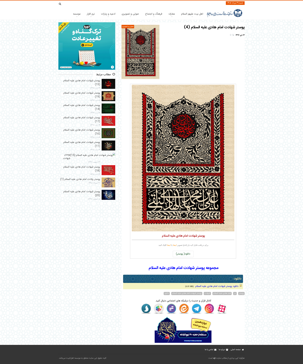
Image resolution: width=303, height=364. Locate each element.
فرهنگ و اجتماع (153, 14)
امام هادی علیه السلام (222, 293)
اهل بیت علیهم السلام (192, 14)
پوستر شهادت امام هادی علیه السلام (187, 293)
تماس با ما (209, 349)
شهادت (207, 293)
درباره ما (222, 349)
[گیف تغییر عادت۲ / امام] (86, 69)
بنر (235, 293)
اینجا (175, 245)
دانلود (166, 293)
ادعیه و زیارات (108, 14)
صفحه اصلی (236, 349)
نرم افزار (91, 14)
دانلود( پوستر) (183, 254)
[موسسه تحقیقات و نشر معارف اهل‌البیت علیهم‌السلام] (224, 17)
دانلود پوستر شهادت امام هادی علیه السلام (216, 286)
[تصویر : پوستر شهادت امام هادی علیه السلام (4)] (140, 52)
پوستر (241, 293)
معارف (172, 14)
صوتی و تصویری (130, 14)
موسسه (76, 14)
